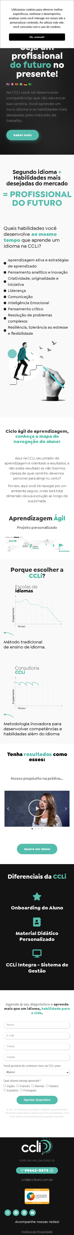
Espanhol (12, 1090)
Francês (25, 1086)
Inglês (11, 1086)
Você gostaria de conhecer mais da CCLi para (32, 1066)
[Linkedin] (24, 1212)
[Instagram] (7, 1212)
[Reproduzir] (37, 809)
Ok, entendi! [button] (37, 37)
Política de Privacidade (37, 1232)
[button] (8, 809)
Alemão (39, 1086)
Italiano (54, 1086)
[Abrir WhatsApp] (65, 1225)
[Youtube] (32, 1212)
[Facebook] (16, 1212)
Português (29, 1090)
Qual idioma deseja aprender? (22, 1080)
